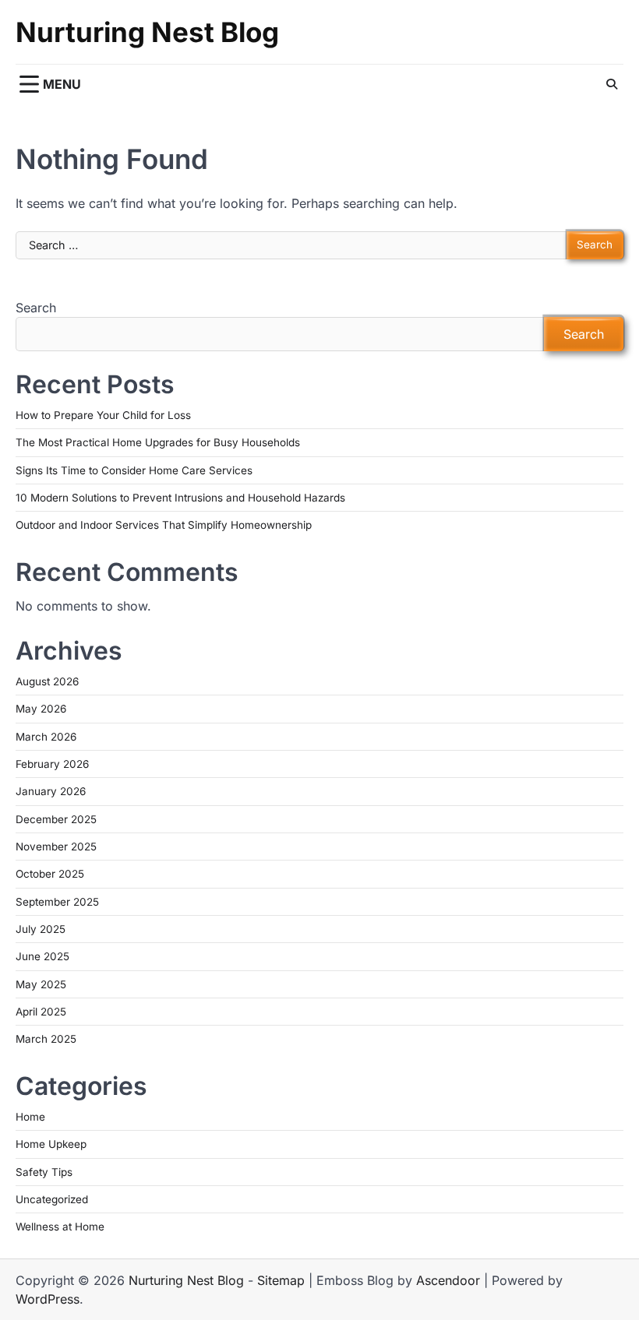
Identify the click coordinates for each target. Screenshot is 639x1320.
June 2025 (42, 956)
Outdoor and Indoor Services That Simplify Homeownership (164, 525)
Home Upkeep (51, 1144)
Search (36, 307)
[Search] (611, 84)
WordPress (47, 1299)
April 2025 (41, 1011)
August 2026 (47, 681)
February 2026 (52, 764)
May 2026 (41, 708)
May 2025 (41, 984)
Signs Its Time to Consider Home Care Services (134, 470)
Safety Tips (44, 1172)
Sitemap (281, 1280)
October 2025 (50, 874)
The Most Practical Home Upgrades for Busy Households (158, 442)
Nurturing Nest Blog (147, 32)
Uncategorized (52, 1199)
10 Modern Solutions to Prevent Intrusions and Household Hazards (180, 497)
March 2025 (46, 1039)
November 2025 (56, 846)
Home (30, 1117)
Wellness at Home (60, 1226)
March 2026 (46, 736)
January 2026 (51, 791)
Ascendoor (448, 1280)
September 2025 (57, 902)
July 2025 (40, 929)
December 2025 (56, 819)
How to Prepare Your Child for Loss (103, 415)
